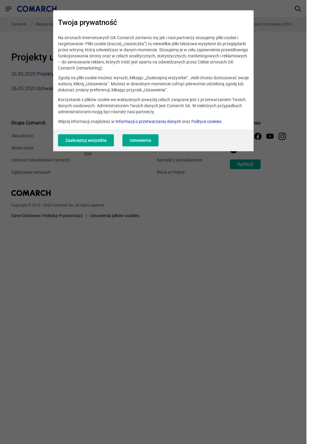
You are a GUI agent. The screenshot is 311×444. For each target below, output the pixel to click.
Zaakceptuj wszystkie (86, 140)
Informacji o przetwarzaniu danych (148, 121)
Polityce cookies (206, 121)
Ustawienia (140, 140)
